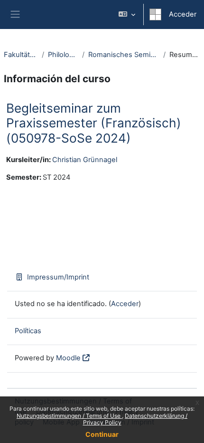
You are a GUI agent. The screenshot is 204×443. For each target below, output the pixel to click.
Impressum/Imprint (58, 277)
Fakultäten (21, 54)
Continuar (102, 434)
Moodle (68, 358)
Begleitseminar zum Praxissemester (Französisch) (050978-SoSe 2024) (93, 123)
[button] (126, 14)
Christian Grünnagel (84, 159)
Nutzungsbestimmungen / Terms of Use (69, 415)
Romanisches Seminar (123, 54)
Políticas (28, 331)
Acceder (182, 14)
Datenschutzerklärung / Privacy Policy (135, 419)
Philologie (63, 54)
